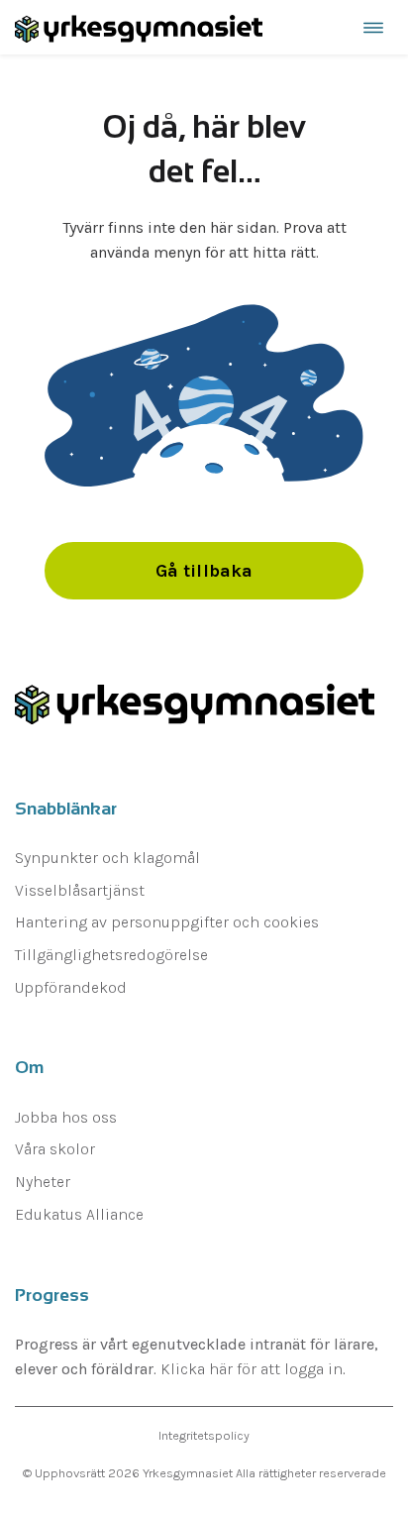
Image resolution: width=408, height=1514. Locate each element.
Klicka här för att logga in (251, 1368)
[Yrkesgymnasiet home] (138, 27)
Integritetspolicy (204, 1435)
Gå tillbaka (204, 571)
